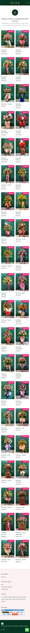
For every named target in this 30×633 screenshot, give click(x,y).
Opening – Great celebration (20, 533)
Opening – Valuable (19, 77)
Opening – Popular (4, 402)
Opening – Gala (20, 507)
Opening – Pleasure (4, 348)
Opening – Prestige (19, 132)
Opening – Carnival (4, 533)
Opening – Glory (6, 559)
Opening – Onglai (21, 455)
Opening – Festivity (19, 213)
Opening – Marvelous (19, 50)
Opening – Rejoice (6, 507)
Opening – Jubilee (21, 559)
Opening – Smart (6, 320)
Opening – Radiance (19, 186)
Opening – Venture (19, 159)
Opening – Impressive (19, 402)
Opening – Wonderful (4, 429)
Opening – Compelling (19, 348)
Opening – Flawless (4, 77)
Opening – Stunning (19, 481)
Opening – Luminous (4, 375)
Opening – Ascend (6, 266)
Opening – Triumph (4, 213)
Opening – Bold (5, 455)
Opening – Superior (4, 240)
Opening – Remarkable (4, 159)
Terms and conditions (6, 587)
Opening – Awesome (19, 267)
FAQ (2, 584)
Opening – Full (20, 428)
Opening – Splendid (19, 321)
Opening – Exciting (6, 104)
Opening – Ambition (4, 50)
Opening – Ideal (20, 293)
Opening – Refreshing (4, 132)
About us (3, 577)
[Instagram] (3, 629)
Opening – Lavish (6, 480)
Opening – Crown (21, 239)
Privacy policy (4, 589)
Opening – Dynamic (4, 294)
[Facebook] (1, 629)
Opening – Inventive (19, 105)
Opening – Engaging (19, 375)
